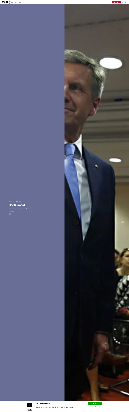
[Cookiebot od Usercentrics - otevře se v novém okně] (29, 410)
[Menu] (126, 2)
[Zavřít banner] (104, 402)
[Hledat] (123, 2)
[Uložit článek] (10, 214)
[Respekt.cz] (5, 2)
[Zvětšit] (96, 208)
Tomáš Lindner (11, 211)
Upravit (94, 406)
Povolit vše (95, 403)
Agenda (10, 201)
